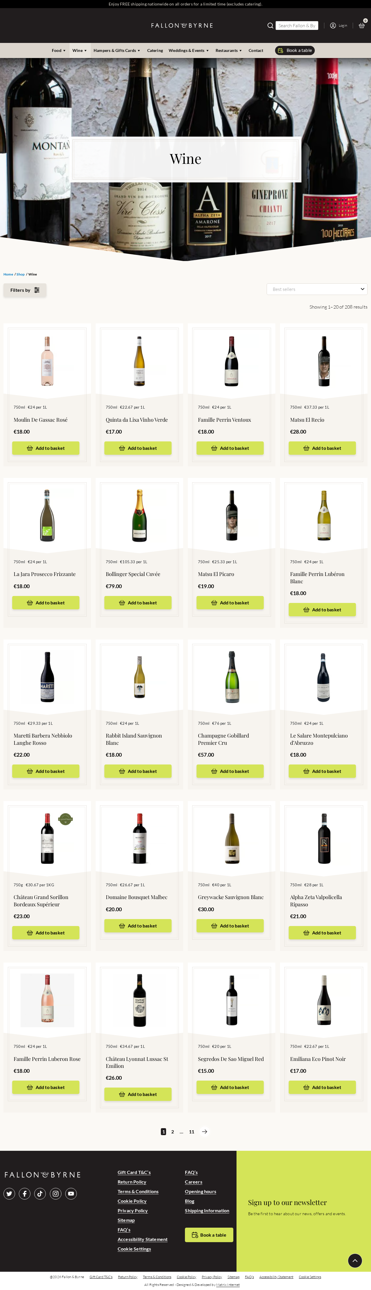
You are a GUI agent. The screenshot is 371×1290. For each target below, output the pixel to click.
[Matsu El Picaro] (231, 507)
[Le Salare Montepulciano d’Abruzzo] (324, 668)
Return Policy (132, 1181)
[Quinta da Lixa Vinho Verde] (139, 352)
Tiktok (40, 1194)
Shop (21, 274)
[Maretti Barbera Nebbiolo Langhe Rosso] (47, 668)
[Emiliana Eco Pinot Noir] (324, 992)
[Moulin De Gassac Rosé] (47, 352)
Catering (155, 50)
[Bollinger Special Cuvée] (139, 507)
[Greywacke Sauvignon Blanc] (231, 830)
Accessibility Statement (143, 1239)
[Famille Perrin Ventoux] (231, 352)
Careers (193, 1181)
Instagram (55, 1194)
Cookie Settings (134, 1248)
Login (343, 25)
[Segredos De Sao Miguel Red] (231, 992)
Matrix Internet (228, 1285)
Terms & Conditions (138, 1191)
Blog (189, 1201)
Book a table (299, 50)
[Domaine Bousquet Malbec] (139, 830)
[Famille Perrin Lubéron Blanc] (324, 507)
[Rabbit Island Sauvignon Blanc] (139, 668)
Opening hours (200, 1191)
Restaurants (227, 50)
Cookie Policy (132, 1201)
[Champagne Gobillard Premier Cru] (231, 668)
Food (56, 50)
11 (191, 1131)
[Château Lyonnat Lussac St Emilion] (139, 992)
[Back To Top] (355, 1260)
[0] (363, 25)
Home (8, 274)
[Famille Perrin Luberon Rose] (47, 992)
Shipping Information (207, 1210)
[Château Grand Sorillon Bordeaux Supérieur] (47, 830)
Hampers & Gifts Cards (115, 50)
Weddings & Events (186, 50)
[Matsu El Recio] (324, 352)
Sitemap (126, 1220)
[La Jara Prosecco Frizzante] (47, 507)
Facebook (24, 1194)
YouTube (71, 1194)
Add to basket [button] (50, 448)
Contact (256, 50)
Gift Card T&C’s (134, 1172)
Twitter (9, 1194)
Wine (77, 50)
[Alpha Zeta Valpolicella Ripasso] (324, 830)
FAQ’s (124, 1229)
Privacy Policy (133, 1210)
